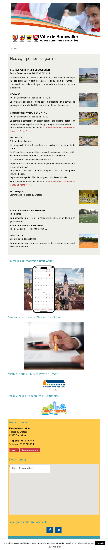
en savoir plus (54, 547)
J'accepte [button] (100, 543)
